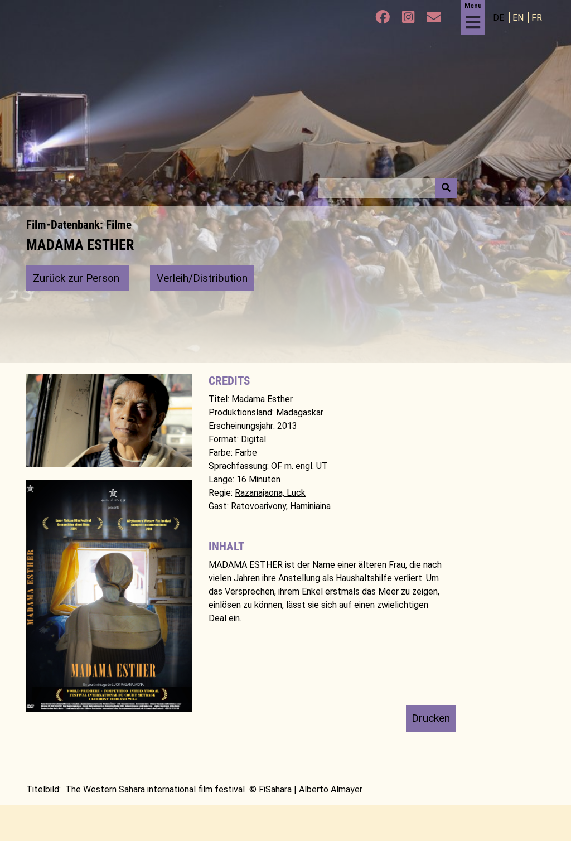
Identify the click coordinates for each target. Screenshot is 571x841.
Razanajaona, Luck (270, 492)
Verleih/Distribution (202, 278)
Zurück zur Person (77, 278)
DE (499, 17)
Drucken (431, 718)
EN (519, 17)
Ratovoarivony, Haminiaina (281, 506)
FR (536, 17)
